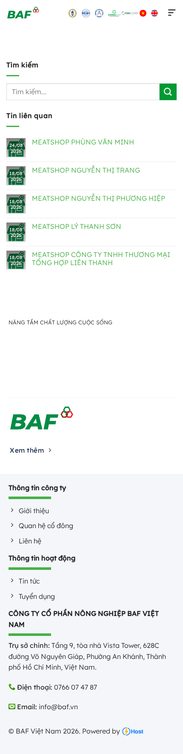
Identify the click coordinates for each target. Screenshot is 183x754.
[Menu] (170, 13)
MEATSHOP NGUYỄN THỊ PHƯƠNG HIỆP (98, 198)
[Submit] (168, 92)
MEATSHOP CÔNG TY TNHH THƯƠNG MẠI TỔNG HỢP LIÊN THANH (101, 259)
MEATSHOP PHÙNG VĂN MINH (83, 142)
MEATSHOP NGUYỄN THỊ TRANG (86, 170)
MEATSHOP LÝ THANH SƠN (76, 226)
